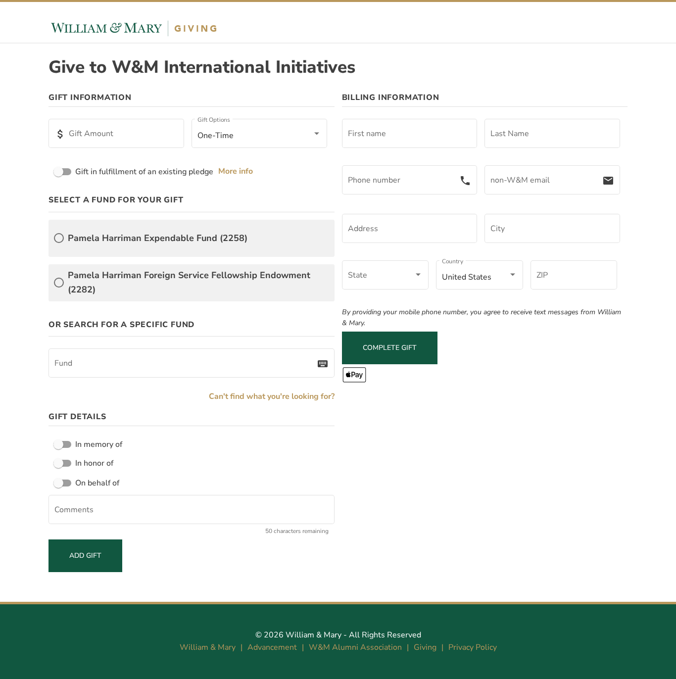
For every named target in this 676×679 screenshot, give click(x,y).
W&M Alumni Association (355, 647)
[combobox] (185, 365)
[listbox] (259, 135)
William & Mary (313, 635)
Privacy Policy (472, 647)
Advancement (272, 647)
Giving (425, 647)
